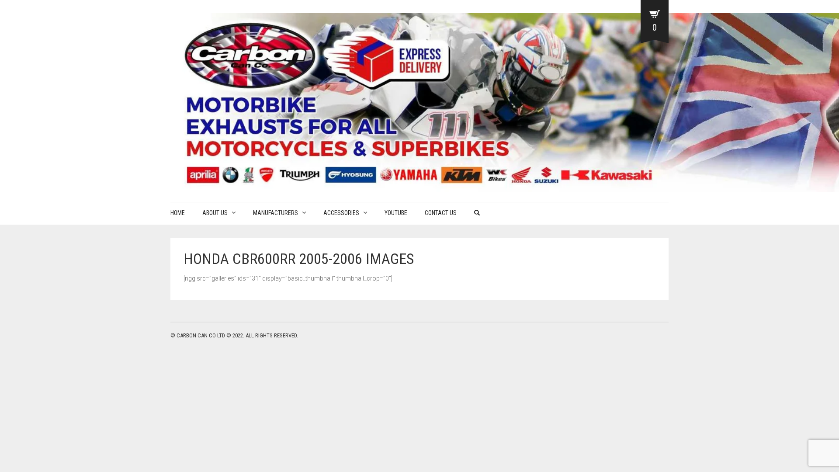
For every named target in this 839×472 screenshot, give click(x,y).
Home (177, 212)
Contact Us (441, 212)
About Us (215, 212)
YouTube (396, 212)
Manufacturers (275, 212)
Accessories (341, 212)
